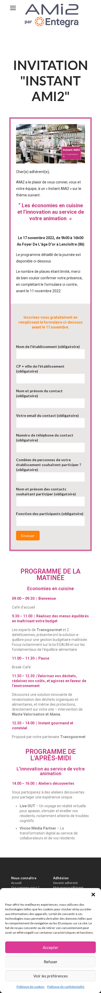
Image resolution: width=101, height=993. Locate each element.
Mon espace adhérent (68, 887)
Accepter (50, 947)
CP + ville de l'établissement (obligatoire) (40, 368)
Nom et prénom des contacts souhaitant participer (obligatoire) (46, 491)
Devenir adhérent (65, 883)
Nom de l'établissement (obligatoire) (48, 346)
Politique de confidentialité (65, 987)
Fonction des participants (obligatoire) (49, 513)
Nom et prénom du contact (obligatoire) (39, 393)
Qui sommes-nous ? (25, 887)
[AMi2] (50, 15)
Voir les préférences (50, 976)
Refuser (50, 961)
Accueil (16, 883)
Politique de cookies (31, 987)
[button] (93, 894)
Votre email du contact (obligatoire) (47, 415)
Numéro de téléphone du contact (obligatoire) (44, 437)
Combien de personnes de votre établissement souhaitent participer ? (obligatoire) (48, 465)
